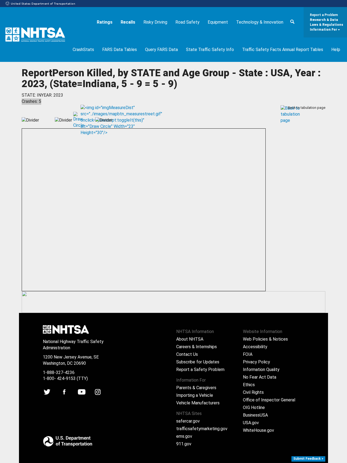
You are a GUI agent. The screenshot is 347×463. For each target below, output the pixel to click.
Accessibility (255, 346)
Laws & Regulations (326, 25)
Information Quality (261, 369)
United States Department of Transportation (43, 3)
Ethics (249, 384)
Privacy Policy (256, 361)
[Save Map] (43, 124)
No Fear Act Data (259, 377)
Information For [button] (323, 29)
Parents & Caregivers (196, 387)
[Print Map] (50, 124)
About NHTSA (189, 339)
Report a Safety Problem (200, 369)
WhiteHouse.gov (258, 430)
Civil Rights (253, 392)
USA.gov (251, 422)
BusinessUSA (255, 415)
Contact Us (187, 354)
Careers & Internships (196, 346)
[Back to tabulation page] (284, 108)
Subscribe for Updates (197, 361)
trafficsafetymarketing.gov (201, 428)
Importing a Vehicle (194, 395)
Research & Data (324, 20)
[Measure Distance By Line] (84, 109)
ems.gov (184, 436)
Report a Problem (324, 15)
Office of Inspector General (269, 399)
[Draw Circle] (76, 115)
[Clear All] (91, 124)
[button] (292, 22)
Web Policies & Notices (265, 339)
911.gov (183, 443)
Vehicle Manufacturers (198, 402)
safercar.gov (188, 421)
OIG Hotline (254, 407)
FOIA (247, 354)
